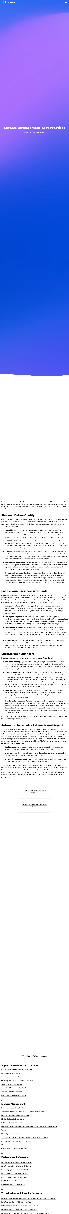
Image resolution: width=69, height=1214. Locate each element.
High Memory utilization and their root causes (17, 1141)
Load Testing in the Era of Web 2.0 (13, 1184)
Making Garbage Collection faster (12, 1119)
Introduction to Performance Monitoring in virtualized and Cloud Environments (28, 1198)
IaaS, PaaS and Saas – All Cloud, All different (16, 1202)
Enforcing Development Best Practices (14, 1177)
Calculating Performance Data (11, 1073)
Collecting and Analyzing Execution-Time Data (17, 1081)
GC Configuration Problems (10, 1134)
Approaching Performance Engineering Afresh (16, 1162)
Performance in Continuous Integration (14, 1173)
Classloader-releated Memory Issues (13, 1145)
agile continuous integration (52, 624)
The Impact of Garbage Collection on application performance (22, 1112)
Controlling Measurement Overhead (13, 1088)
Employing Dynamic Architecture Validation (16, 1170)
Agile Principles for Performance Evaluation (16, 1166)
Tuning (3, 1130)
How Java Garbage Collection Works (13, 1108)
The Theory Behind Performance (12, 1092)
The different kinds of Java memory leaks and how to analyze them (24, 1137)
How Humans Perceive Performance (13, 1095)
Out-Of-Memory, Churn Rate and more (14, 1149)
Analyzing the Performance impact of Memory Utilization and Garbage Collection (29, 1126)
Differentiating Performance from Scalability (16, 1070)
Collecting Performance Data (11, 1077)
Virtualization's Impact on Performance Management (19, 1206)
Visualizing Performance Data (11, 1084)
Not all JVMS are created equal (11, 1123)
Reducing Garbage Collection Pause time (15, 1115)
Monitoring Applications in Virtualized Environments (19, 1209)
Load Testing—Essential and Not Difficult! (15, 1181)
